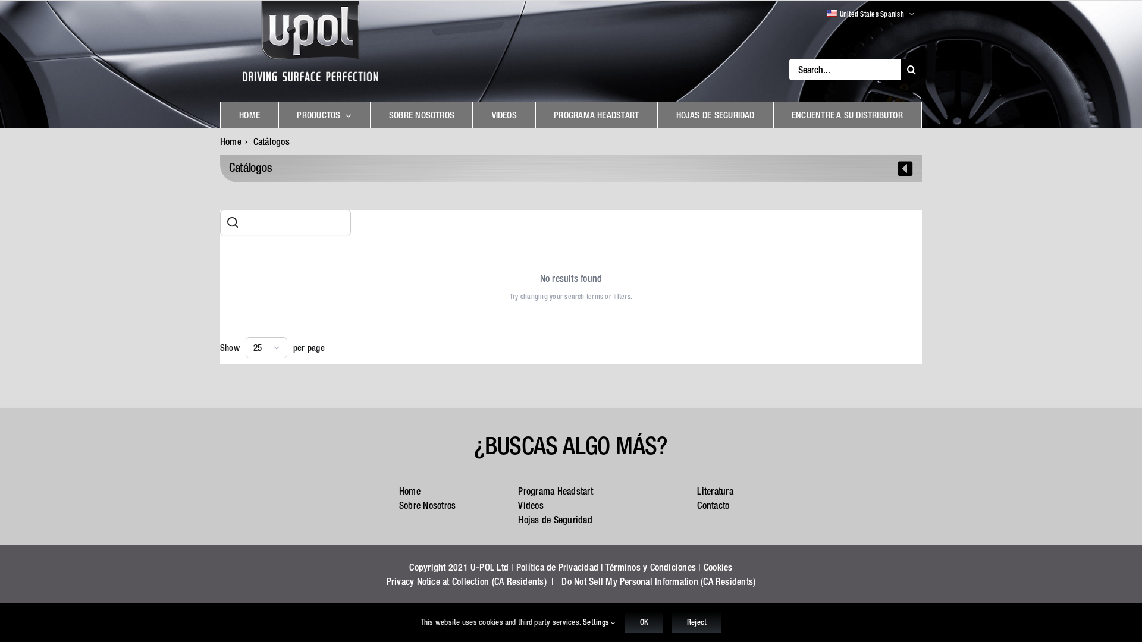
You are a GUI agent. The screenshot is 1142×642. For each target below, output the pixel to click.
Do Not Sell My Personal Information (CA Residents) (658, 581)
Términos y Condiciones (650, 567)
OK (644, 622)
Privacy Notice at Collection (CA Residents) (467, 581)
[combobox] (266, 347)
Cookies (718, 567)
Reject (697, 622)
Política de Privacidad (557, 567)
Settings (597, 622)
